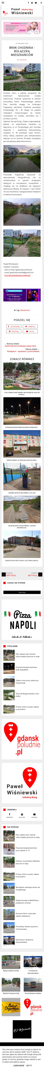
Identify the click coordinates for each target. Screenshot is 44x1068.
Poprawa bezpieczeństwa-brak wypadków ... (22, 427)
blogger (22, 817)
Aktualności (22, 60)
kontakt (34, 817)
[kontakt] (35, 2)
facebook (9, 817)
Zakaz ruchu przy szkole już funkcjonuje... (22, 560)
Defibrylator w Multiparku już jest (22, 493)
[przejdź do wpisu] (22, 389)
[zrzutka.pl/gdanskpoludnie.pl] (17, 275)
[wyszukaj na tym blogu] (41, 2)
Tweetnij (31, 326)
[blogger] (31, 2)
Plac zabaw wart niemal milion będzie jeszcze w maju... (22, 393)
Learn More (18, 1066)
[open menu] (3, 2)
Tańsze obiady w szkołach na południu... (22, 460)
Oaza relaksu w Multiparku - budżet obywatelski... (22, 527)
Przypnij (15, 331)
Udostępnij (15, 326)
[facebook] (27, 2)
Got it (29, 1066)
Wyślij (31, 331)
